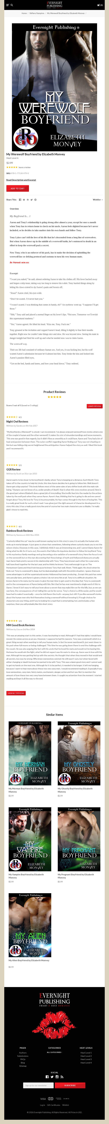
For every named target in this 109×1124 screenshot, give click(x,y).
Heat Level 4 (12, 158)
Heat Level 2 (86, 1056)
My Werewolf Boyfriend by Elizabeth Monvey (66, 13)
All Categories (54, 1052)
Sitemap (23, 1066)
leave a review (25, 167)
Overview (14, 208)
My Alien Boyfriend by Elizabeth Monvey (29, 960)
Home (24, 13)
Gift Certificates (53, 1105)
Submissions (22, 1056)
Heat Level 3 (86, 1059)
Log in (42, 1105)
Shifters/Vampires (37, 13)
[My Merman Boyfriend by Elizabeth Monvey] (30, 753)
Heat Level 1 (86, 1052)
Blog (23, 1062)
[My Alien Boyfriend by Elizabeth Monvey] (30, 925)
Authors (23, 1052)
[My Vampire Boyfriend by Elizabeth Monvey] (30, 839)
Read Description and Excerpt (21, 180)
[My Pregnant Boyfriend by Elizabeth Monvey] (79, 839)
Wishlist (97, 200)
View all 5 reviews (16, 693)
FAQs (22, 1059)
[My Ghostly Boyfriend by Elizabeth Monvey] (79, 753)
